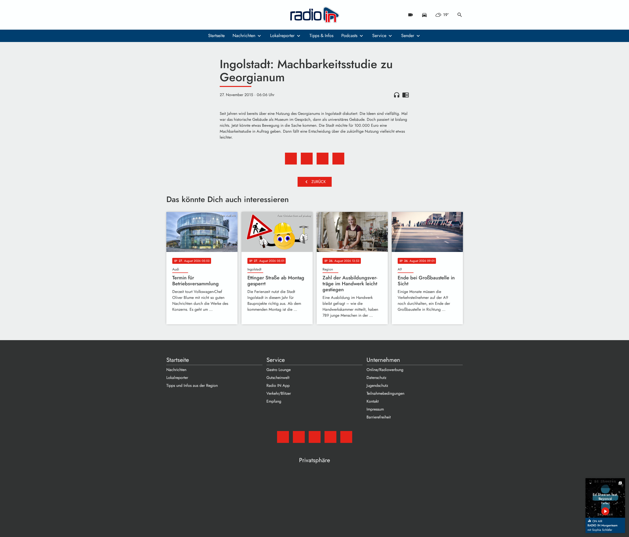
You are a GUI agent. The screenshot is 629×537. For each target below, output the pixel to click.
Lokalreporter (282, 35)
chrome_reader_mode (405, 94)
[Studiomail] (171, 15)
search (460, 15)
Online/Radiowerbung (385, 369)
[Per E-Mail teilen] (338, 159)
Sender (407, 35)
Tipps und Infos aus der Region (192, 385)
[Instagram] (191, 15)
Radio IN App (278, 385)
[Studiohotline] (211, 15)
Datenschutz (376, 377)
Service (379, 35)
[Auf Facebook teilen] (291, 159)
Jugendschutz (377, 385)
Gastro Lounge (278, 369)
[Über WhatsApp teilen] (322, 159)
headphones (396, 94)
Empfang (273, 401)
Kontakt (373, 401)
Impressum (375, 409)
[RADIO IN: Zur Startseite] (314, 15)
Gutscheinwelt (277, 377)
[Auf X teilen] (307, 159)
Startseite (216, 35)
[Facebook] (181, 15)
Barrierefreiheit (379, 417)
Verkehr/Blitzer (278, 393)
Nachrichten (244, 35)
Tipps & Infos (321, 35)
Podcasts (349, 35)
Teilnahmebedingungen (385, 393)
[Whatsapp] (201, 15)
